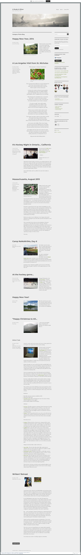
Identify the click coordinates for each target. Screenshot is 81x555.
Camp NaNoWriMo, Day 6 (24, 241)
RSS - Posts (57, 130)
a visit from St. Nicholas (16, 69)
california (14, 70)
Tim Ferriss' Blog (58, 109)
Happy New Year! (20, 297)
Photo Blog (17, 43)
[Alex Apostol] (56, 88)
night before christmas (16, 72)
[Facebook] (56, 125)
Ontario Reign (42, 151)
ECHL (47, 148)
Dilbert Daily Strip (58, 106)
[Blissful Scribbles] (64, 85)
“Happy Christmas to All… (24, 319)
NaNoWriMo (14, 246)
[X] (58, 125)
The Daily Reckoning (58, 108)
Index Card (26, 455)
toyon (15, 73)
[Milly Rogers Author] (61, 85)
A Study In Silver (18, 9)
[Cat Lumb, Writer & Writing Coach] (61, 88)
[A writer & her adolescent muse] (67, 88)
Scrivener (26, 406)
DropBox (13, 347)
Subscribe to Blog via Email (61, 39)
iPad (16, 347)
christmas (17, 70)
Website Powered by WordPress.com (25, 550)
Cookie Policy (21, 553)
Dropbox (25, 422)
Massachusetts (14, 188)
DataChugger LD (42, 350)
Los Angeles (17, 71)
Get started (48, 1)
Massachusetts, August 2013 (26, 179)
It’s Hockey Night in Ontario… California (31, 145)
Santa (13, 73)
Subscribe (56, 48)
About (61, 9)
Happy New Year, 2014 (23, 39)
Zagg (20, 348)
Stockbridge (14, 189)
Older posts (16, 543)
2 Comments (14, 154)
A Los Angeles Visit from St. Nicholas (30, 63)
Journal (13, 43)
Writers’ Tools (16, 340)
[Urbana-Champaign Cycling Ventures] (67, 91)
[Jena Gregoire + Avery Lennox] (58, 88)
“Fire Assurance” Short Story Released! (61, 72)
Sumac (18, 189)
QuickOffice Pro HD (28, 451)
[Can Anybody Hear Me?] (64, 88)
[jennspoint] (67, 85)
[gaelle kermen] (56, 85)
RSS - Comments (58, 132)
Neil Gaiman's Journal (59, 99)
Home (57, 9)
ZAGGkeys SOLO (27, 398)
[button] (31, 306)
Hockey (13, 280)
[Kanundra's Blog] (56, 91)
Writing (13, 247)
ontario (16, 280)
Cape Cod (14, 185)
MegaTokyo (57, 107)
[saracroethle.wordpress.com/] (58, 85)
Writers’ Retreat (20, 474)
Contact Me (66, 9)
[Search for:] (61, 34)
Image (13, 344)
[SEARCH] (68, 34)
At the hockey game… (23, 274)
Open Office (26, 447)
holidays (13, 71)
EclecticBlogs (57, 98)
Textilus (25, 413)
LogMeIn (25, 427)
